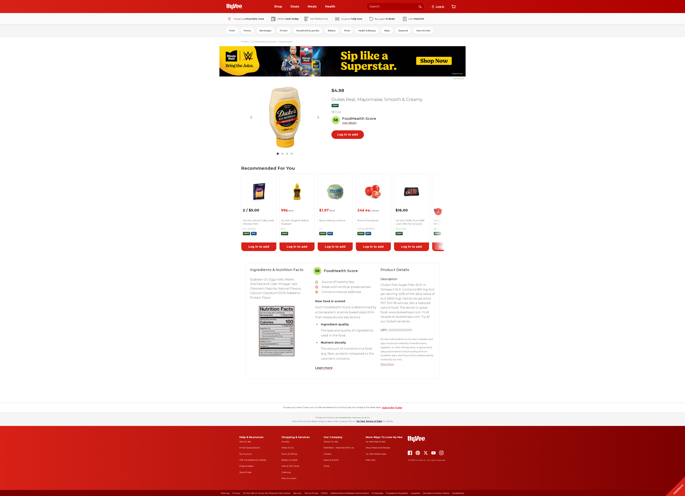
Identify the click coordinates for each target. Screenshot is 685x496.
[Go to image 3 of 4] (287, 154)
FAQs (326, 466)
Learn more (324, 368)
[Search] (420, 6)
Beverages (265, 30)
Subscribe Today (392, 407)
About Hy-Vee (331, 441)
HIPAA (324, 493)
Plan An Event (288, 478)
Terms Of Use (311, 493)
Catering (286, 472)
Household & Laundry (307, 30)
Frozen (284, 30)
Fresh (232, 30)
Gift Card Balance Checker (253, 460)
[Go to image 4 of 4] (291, 154)
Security (297, 493)
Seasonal (403, 30)
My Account (245, 453)
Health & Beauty (367, 30)
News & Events (331, 460)
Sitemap (225, 493)
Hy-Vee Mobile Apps (376, 453)
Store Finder (245, 472)
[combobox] (395, 6)
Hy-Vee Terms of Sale (369, 421)
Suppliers (415, 493)
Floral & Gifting (289, 453)
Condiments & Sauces (263, 41)
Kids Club (370, 460)
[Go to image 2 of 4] (282, 154)
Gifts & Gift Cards (290, 466)
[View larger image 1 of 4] (284, 117)
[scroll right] (438, 212)
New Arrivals (423, 30)
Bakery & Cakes (289, 460)
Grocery (285, 441)
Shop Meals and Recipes (378, 447)
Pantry (247, 30)
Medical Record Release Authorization (350, 493)
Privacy (236, 493)
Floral (347, 30)
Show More (387, 364)
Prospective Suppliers (397, 493)
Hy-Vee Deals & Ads (375, 441)
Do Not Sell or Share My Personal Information (266, 493)
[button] (349, 123)
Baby (387, 30)
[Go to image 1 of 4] (277, 154)
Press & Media (246, 466)
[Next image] (318, 117)
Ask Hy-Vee (245, 441)
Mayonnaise (286, 41)
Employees (377, 493)
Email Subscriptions (249, 447)
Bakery (332, 30)
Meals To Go (287, 447)
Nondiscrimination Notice (436, 493)
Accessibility (458, 493)
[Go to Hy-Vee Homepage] (235, 6)
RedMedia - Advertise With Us (339, 447)
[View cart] (453, 6)
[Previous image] (251, 117)
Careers (327, 453)
